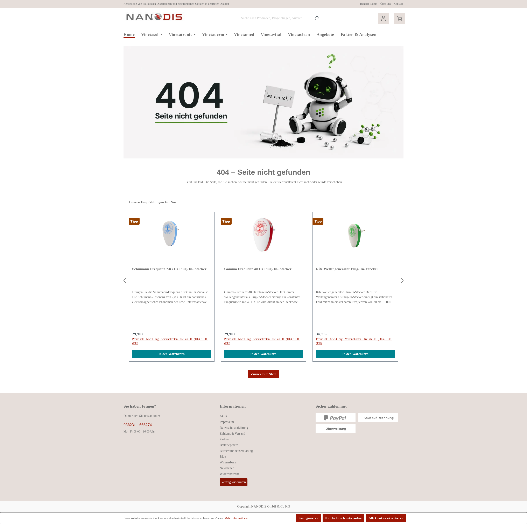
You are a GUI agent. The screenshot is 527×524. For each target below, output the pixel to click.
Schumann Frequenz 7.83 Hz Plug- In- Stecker (169, 269)
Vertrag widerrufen (233, 482)
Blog (223, 456)
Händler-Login (368, 3)
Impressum (227, 422)
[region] (263, 280)
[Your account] (383, 18)
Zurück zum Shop (263, 374)
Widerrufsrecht (229, 474)
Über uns (385, 3)
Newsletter (227, 468)
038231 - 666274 (138, 424)
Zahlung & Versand (232, 433)
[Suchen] (316, 18)
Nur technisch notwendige (343, 518)
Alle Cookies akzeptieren (386, 518)
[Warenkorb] (399, 18)
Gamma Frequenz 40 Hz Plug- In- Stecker (257, 269)
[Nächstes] (402, 280)
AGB (223, 416)
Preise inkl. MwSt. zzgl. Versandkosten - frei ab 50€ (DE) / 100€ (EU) (170, 341)
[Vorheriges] (124, 280)
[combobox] (275, 18)
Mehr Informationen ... (238, 518)
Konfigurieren (308, 518)
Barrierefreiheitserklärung (236, 450)
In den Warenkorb (172, 354)
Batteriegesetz (229, 445)
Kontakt (398, 3)
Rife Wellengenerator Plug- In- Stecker (347, 269)
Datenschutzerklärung (234, 427)
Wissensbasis (228, 462)
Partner (224, 439)
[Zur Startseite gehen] (154, 17)
